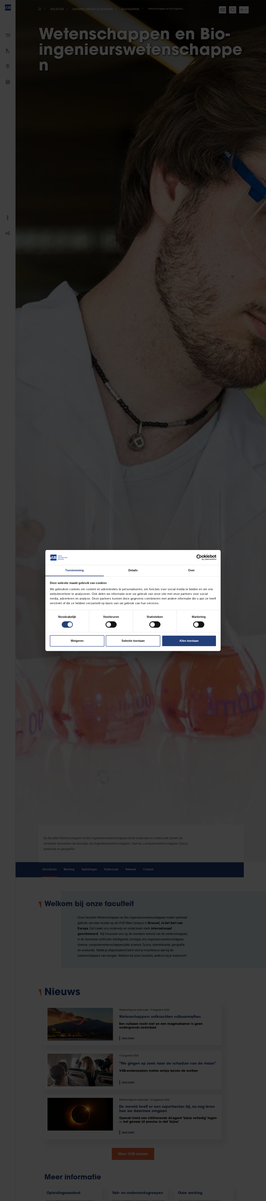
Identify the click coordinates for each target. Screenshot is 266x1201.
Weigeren (77, 640)
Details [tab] (133, 570)
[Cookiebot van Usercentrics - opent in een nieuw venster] (199, 557)
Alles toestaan (189, 640)
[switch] (111, 625)
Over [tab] (191, 570)
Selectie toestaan (133, 640)
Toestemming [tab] (74, 570)
